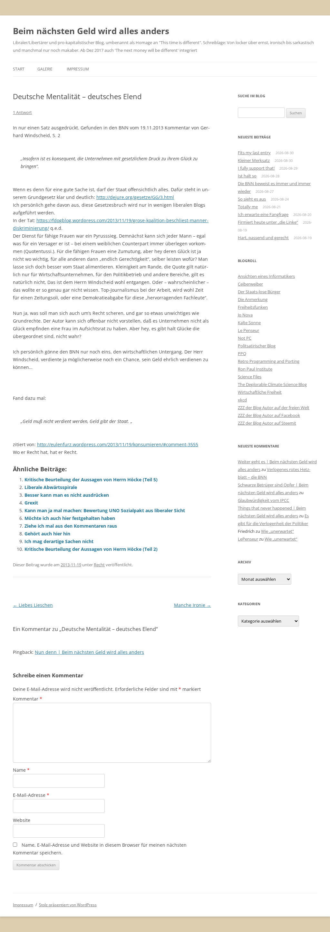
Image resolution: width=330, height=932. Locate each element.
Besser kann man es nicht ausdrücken (66, 495)
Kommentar (27, 699)
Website (21, 820)
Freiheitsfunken (253, 307)
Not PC (244, 338)
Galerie (45, 69)
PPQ (242, 353)
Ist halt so (247, 176)
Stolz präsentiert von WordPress (68, 905)
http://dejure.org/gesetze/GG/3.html (135, 197)
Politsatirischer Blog (257, 346)
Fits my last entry (254, 152)
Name (21, 770)
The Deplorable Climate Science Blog (272, 384)
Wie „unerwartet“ (277, 531)
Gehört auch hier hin (47, 534)
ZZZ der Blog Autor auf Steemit (267, 423)
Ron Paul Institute (255, 369)
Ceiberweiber (250, 284)
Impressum (78, 69)
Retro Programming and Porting (268, 361)
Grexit (31, 503)
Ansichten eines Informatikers (266, 276)
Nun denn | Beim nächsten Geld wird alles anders (89, 652)
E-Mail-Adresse (31, 795)
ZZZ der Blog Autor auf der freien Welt (273, 407)
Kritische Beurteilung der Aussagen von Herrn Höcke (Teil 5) (91, 479)
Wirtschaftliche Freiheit (260, 392)
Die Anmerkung (252, 299)
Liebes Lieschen (33, 605)
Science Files (249, 377)
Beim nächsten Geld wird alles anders (91, 31)
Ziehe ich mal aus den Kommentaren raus (70, 526)
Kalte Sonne (249, 322)
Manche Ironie (192, 605)
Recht (99, 565)
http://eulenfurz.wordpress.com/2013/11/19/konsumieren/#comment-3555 (117, 444)
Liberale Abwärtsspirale (50, 487)
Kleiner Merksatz (254, 160)
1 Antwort (22, 112)
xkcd (242, 400)
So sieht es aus (252, 199)
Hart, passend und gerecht (263, 237)
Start (18, 69)
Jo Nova (245, 315)
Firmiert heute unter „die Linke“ (268, 222)
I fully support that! (256, 168)
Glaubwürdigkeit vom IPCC (263, 500)
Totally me (248, 207)
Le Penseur (248, 330)
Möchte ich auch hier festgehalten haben (69, 518)
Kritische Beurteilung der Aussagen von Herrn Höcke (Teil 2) (91, 549)
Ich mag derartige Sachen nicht (58, 541)
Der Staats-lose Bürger (259, 292)
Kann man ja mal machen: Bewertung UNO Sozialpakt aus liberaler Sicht (104, 510)
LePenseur (248, 539)
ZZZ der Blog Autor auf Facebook (269, 415)
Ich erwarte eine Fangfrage (263, 214)
